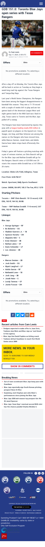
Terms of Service (20, 513)
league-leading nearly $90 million (24, 128)
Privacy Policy (9, 513)
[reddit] (32, 315)
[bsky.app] (22, 315)
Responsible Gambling (34, 513)
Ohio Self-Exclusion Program (13, 526)
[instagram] (39, 473)
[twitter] (18, 315)
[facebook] (13, 315)
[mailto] (27, 315)
